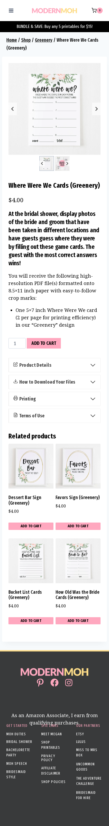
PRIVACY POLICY (48, 758)
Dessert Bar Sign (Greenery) (24, 500)
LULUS (81, 742)
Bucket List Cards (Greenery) (25, 595)
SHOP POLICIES (53, 782)
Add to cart (43, 343)
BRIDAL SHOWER (19, 742)
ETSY (80, 734)
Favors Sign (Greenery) (78, 497)
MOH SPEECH (16, 763)
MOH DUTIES (16, 734)
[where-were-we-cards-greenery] (54, 109)
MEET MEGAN (51, 734)
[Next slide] (96, 109)
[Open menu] (11, 10)
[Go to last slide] (12, 109)
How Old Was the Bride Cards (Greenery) (77, 595)
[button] (46, 163)
